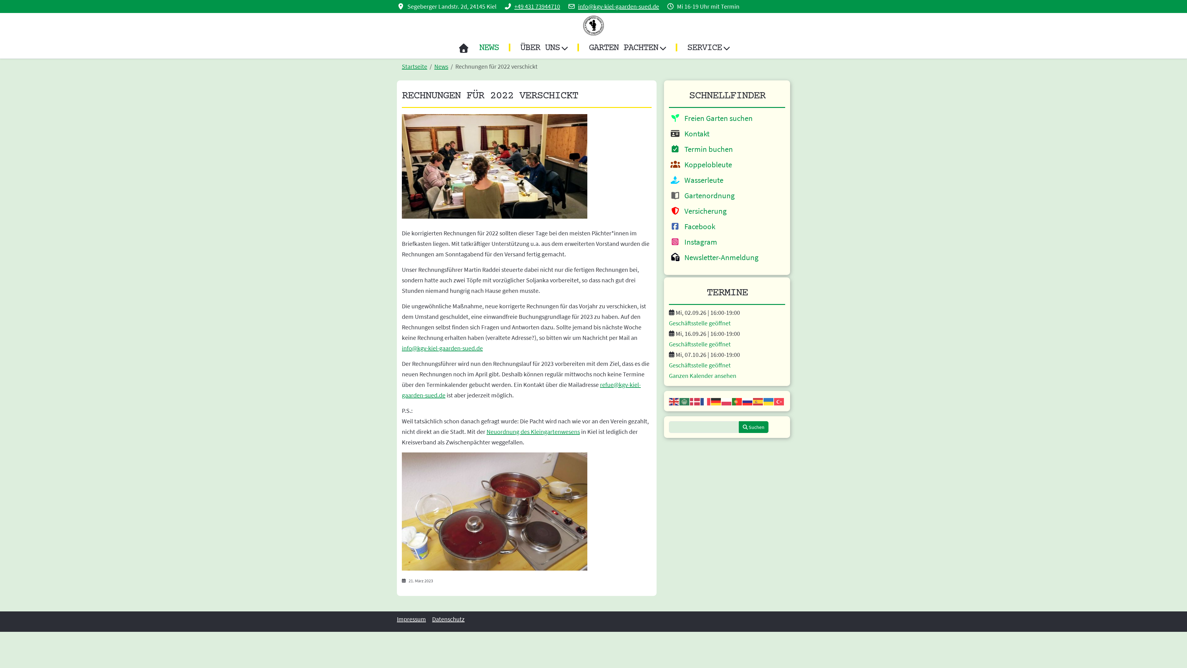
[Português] (737, 401)
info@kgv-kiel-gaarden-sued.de (618, 6)
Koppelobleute (706, 164)
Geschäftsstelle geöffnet (700, 323)
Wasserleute (702, 180)
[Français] (705, 401)
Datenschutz (448, 619)
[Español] (758, 401)
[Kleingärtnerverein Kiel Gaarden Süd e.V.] (593, 25)
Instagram (699, 242)
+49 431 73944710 (537, 6)
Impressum (411, 619)
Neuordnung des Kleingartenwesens (533, 431)
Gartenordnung (708, 195)
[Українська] (769, 401)
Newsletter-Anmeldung (720, 257)
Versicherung (704, 211)
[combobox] (704, 427)
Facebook (698, 226)
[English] (674, 401)
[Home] (463, 48)
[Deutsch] (716, 401)
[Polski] (726, 401)
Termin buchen (707, 149)
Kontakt (695, 134)
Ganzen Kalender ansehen (702, 375)
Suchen (756, 427)
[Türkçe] (779, 401)
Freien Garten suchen (717, 118)
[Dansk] (695, 401)
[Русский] (747, 401)
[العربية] (684, 401)
